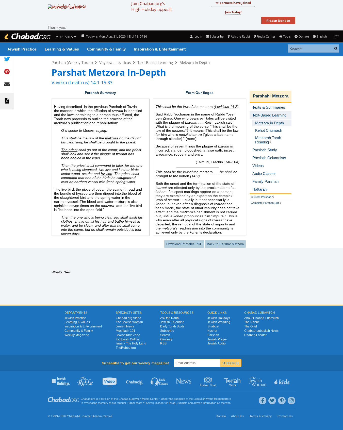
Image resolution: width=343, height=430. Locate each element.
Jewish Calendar (172, 322)
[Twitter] (272, 400)
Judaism (182, 402)
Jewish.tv (110, 381)
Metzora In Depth (194, 62)
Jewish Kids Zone (128, 335)
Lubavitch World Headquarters (212, 398)
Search (165, 335)
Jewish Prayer (217, 339)
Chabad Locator (255, 335)
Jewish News (125, 326)
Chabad (123, 398)
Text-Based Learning (155, 62)
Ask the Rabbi (240, 36)
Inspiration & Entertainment (160, 49)
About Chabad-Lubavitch (261, 318)
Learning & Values (62, 49)
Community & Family (106, 49)
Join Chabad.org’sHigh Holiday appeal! (151, 6)
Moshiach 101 (125, 331)
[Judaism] (27, 36)
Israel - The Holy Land (131, 343)
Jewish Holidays (218, 318)
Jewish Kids (282, 381)
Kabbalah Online (127, 339)
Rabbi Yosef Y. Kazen (140, 402)
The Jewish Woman (129, 322)
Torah (171, 402)
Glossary (166, 339)
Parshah (261, 96)
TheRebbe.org (126, 348)
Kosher (212, 331)
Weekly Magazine (76, 335)
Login (198, 36)
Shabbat (213, 326)
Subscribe (167, 331)
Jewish (197, 402)
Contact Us (285, 416)
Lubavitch (135, 398)
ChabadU (134, 381)
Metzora (280, 96)
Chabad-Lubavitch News (261, 331)
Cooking (208, 381)
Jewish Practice (22, 49)
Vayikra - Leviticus (115, 62)
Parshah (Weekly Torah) (72, 62)
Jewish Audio (216, 343)
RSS (163, 343)
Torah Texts (233, 381)
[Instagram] (291, 400)
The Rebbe (252, 322)
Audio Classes (159, 381)
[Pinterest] (282, 400)
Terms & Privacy (261, 416)
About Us (237, 416)
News (184, 381)
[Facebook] (262, 400)
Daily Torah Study (172, 326)
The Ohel (250, 326)
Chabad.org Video (128, 318)
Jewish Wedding (218, 322)
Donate (304, 36)
